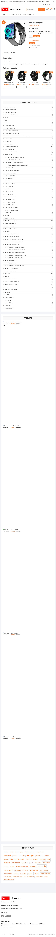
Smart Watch (37, 45)
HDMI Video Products (10, 202)
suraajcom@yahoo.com (7, 2)
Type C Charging (45, 874)
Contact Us (31, 14)
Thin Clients (7, 292)
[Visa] (9, 916)
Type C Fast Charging (17, 876)
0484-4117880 (46, 1)
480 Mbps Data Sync (39, 852)
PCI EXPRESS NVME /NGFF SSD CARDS (14, 257)
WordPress (53, 934)
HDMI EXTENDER (9, 167)
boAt (6, 120)
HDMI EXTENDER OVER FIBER (12, 170)
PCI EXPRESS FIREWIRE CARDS (12, 236)
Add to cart (36, 36)
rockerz (25, 870)
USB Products (8, 305)
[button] (24, 24)
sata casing (34, 870)
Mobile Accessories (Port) (11, 220)
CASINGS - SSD (8, 138)
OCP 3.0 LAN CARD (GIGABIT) (11, 223)
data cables (42, 859)
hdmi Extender (46, 862)
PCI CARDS (7, 231)
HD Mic (31, 862)
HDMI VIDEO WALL (9, 205)
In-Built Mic (6, 866)
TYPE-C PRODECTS (9, 297)
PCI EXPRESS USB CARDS (11, 271)
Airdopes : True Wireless (10, 109)
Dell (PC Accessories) (10, 149)
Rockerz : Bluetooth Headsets (11, 284)
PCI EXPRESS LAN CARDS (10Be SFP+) (14, 239)
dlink (48, 859)
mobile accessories (22, 866)
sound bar (16, 873)
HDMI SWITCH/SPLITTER (10, 197)
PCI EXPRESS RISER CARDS (11, 260)
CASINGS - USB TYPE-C (10, 144)
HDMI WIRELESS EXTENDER (11, 207)
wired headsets (39, 876)
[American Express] (2, 916)
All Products (10, 14)
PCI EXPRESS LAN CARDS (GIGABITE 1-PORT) (15, 255)
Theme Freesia (44, 934)
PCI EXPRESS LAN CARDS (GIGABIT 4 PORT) (15, 252)
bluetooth (6, 859)
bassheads (46, 855)
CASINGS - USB (8, 141)
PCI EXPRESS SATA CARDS (11, 263)
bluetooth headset (17, 859)
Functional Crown (25, 862)
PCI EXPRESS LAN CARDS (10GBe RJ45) (14, 242)
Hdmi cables (38, 862)
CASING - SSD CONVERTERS (11, 130)
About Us (18, 14)
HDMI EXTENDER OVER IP (11, 173)
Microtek (7, 215)
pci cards (42, 866)
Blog (24, 14)
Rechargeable (18, 870)
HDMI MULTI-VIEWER (9, 183)
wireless (46, 876)
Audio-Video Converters (10, 112)
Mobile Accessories (9, 218)
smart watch (34, 47)
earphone (7, 862)
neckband (33, 866)
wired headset (30, 876)
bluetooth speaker (32, 859)
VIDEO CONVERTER (9, 308)
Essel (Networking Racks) (11, 152)
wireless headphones (9, 879)
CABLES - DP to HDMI (10, 125)
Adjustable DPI (22, 855)
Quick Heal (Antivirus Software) (12, 279)
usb (25, 876)
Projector (7, 276)
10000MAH (7, 855)
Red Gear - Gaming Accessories (12, 281)
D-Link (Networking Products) (11, 146)
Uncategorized (8, 300)
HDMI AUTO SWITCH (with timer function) (14, 157)
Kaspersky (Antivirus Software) (12, 210)
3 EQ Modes (6, 852)
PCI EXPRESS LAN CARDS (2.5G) (12, 244)
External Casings (8, 154)
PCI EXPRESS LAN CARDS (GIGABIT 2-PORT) (15, 250)
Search (41, 9)
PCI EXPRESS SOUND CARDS (11, 268)
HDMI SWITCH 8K (9, 194)
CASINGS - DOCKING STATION (12, 133)
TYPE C (36, 874)
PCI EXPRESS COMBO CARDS (11, 234)
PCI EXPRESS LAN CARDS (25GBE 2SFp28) (14, 247)
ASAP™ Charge (39, 855)
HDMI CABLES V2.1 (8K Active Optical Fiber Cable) (16, 165)
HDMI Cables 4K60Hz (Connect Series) (13, 160)
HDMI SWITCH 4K (9, 191)
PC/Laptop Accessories (10, 226)
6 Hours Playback (19, 852)
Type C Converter (9, 295)
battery (6, 117)
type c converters (7, 876)
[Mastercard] (6, 916)
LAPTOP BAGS (8, 212)
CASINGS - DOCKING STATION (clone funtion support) (17, 136)
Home (3, 14)
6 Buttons (12, 852)
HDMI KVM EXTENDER (10, 175)
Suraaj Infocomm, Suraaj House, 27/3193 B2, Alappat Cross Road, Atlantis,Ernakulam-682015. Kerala (21, 1)
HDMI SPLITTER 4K (9, 189)
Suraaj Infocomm (32, 934)
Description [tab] (5, 52)
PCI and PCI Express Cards (11, 228)
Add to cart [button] (8, 87)
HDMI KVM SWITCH (9, 178)
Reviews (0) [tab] (13, 52)
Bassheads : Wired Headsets (11, 115)
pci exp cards (8, 870)
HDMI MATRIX (8, 181)
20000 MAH (15, 855)
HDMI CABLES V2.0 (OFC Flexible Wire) (14, 162)
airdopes (30, 855)
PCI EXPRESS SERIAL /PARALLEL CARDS (14, 265)
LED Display (12, 866)
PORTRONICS (8, 273)
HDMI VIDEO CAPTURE (10, 199)
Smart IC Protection (44, 870)
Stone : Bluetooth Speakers (11, 289)
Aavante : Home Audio (10, 107)
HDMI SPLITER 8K (9, 186)
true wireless (23, 873)
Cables (6, 122)
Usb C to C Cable (9, 302)
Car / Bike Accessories (10, 128)
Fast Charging (16, 862)
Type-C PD (30, 873)
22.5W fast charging (29, 852)
